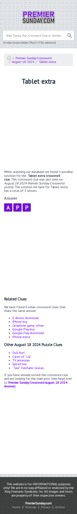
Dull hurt (18, 353)
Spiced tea (19, 364)
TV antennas (21, 360)
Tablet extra (47, 62)
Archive (60, 507)
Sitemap (30, 507)
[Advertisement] (38, 128)
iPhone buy (19, 322)
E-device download (25, 318)
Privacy (46, 507)
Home (16, 507)
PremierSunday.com (38, 503)
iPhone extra (21, 337)
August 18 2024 (23, 62)
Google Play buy (23, 329)
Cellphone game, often (28, 325)
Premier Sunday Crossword (33, 58)
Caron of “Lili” (22, 356)
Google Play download (28, 333)
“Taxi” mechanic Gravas (28, 368)
